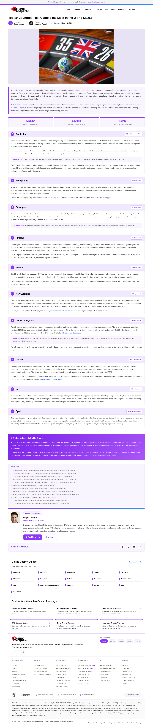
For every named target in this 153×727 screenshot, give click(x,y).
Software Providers (62, 686)
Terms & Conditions (128, 677)
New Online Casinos (18, 674)
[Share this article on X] (128, 547)
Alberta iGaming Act (84, 665)
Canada (121, 641)
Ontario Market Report (85, 671)
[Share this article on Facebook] (122, 547)
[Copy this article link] (139, 547)
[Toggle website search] (139, 9)
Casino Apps (104, 677)
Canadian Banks (83, 680)
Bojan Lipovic (19, 24)
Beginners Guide (61, 683)
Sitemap (124, 683)
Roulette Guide (61, 674)
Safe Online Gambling (63, 680)
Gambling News (105, 680)
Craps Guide (60, 677)
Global (137, 641)
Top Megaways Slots (40, 671)
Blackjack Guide (61, 671)
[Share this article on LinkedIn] (134, 547)
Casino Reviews (39, 665)
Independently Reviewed (46, 694)
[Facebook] (14, 652)
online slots (36, 151)
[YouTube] (23, 652)
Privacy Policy (126, 674)
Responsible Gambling (107, 668)
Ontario (104, 641)
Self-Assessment (105, 671)
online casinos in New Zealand (61, 311)
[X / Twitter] (18, 652)
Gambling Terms (83, 674)
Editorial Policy (127, 671)
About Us (125, 665)
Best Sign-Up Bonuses (63, 668)
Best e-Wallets (104, 674)
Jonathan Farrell (41, 24)
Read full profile (34, 537)
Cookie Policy (131, 723)
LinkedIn (51, 537)
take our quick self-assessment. (94, 2)
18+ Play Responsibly (132, 694)
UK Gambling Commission (72, 333)
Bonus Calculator (105, 665)
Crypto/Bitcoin (16, 683)
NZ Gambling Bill (83, 668)
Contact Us (125, 668)
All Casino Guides (62, 665)
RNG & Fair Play (83, 683)
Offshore (14, 677)
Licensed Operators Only (68, 694)
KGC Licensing (83, 677)
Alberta (112, 641)
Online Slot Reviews (40, 668)
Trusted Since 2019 (88, 694)
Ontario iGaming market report (50, 379)
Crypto (129, 641)
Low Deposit (16, 686)
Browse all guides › (136, 562)
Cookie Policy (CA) (128, 680)
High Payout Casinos (19, 680)
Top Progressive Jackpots (42, 674)
